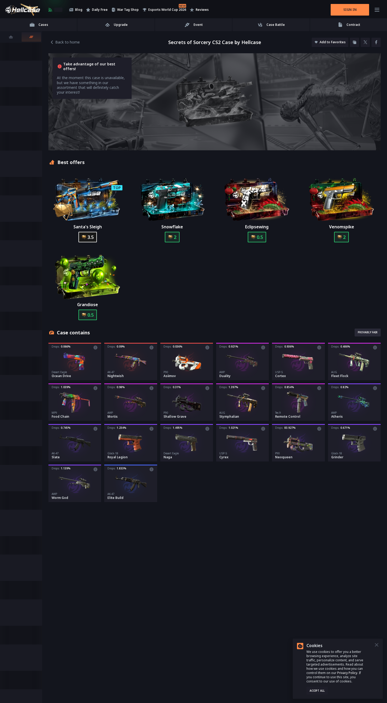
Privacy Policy (347, 673)
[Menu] (377, 10)
